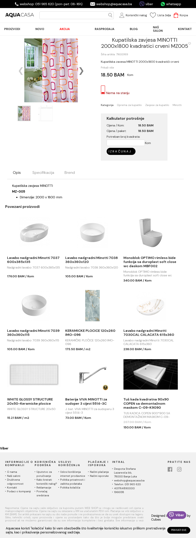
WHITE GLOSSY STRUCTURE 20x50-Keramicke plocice (30, 401)
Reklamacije (44, 487)
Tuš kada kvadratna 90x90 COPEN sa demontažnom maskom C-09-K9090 (146, 403)
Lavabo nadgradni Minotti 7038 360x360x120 (91, 260)
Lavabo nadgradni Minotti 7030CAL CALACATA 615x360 (148, 333)
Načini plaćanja (99, 472)
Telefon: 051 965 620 (127, 484)
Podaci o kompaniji (19, 491)
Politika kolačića (70, 487)
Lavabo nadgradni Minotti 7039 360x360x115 (33, 333)
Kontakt (12, 487)
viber (149, 4)
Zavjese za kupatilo (157, 105)
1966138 (119, 492)
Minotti (177, 105)
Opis (17, 172)
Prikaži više (107, 67)
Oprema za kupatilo (129, 105)
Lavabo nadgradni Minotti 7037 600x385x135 (33, 260)
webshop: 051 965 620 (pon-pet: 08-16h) (51, 4)
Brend (70, 172)
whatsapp (173, 4)
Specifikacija (43, 172)
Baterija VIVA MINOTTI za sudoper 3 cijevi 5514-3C (86, 401)
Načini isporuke (99, 476)
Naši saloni (13, 476)
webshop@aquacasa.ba (114, 4)
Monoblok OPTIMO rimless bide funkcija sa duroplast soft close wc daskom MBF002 (149, 262)
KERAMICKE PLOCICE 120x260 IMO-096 (90, 333)
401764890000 (124, 488)
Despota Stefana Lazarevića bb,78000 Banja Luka (125, 472)
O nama (12, 472)
